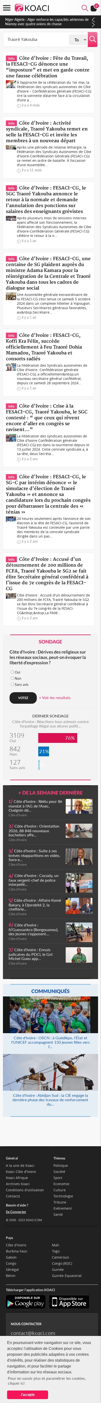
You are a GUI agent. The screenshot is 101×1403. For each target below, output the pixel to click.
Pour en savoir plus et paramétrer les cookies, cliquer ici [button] (47, 1380)
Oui (17, 672)
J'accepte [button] (28, 1394)
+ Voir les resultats (55, 697)
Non (18, 678)
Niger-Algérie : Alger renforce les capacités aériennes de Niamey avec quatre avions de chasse (46, 21)
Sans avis (21, 684)
